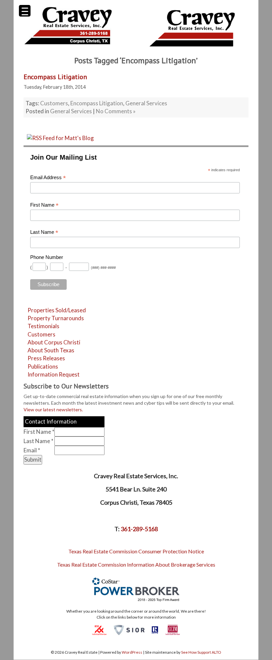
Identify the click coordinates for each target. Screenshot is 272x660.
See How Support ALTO (201, 652)
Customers (54, 103)
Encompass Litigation (55, 77)
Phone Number (46, 257)
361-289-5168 (139, 529)
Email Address (48, 177)
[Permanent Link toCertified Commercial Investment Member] (172, 629)
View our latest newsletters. (53, 409)
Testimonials (43, 326)
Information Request (54, 374)
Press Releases (46, 358)
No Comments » (116, 111)
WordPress (132, 652)
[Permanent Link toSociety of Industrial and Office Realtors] (129, 629)
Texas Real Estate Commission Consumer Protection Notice (136, 551)
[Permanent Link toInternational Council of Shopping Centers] (99, 629)
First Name (44, 205)
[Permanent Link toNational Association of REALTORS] (155, 629)
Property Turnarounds (56, 318)
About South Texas (51, 350)
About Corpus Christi (54, 342)
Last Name (44, 232)
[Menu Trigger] (25, 11)
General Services (146, 103)
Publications (43, 366)
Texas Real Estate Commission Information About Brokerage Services (136, 564)
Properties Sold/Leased (57, 310)
